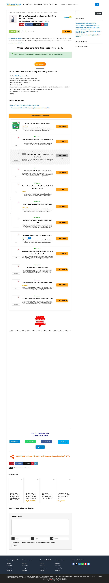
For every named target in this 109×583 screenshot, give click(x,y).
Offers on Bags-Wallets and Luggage (21, 467)
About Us (9, 563)
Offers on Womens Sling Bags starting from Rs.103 (24, 105)
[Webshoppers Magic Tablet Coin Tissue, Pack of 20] (16, 237)
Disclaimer (9, 570)
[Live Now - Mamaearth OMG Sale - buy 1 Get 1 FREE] (16, 299)
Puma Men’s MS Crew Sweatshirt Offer (86, 23)
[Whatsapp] (82, 564)
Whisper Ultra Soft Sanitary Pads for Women (37, 123)
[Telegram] (88, 564)
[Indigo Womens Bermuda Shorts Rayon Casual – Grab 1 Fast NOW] (32, 485)
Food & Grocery (53, 4)
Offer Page (18, 76)
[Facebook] (73, 564)
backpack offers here (18, 43)
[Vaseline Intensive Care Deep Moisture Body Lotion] (16, 284)
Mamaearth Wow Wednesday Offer (37, 267)
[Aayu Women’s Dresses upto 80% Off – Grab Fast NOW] (64, 485)
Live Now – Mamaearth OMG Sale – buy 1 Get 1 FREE (37, 298)
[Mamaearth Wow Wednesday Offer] (16, 268)
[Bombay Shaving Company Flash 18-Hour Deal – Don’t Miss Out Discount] (16, 187)
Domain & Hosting (27, 4)
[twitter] (76, 564)
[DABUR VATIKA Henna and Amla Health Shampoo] (16, 205)
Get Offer (67, 32)
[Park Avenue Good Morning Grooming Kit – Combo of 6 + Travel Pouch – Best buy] (16, 252)
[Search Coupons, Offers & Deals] (97, 4)
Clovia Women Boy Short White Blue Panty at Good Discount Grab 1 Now (15, 497)
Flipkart (47, 21)
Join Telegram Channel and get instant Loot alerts (40, 321)
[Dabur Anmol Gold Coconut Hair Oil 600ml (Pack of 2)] (16, 140)
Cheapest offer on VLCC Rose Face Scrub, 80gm (37, 171)
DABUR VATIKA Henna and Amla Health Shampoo (37, 204)
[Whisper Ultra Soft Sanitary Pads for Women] (16, 125)
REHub (58, 579)
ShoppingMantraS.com (15, 38)
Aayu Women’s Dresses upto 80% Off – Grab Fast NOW (64, 496)
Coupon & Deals (38, 4)
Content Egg (64, 579)
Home (10, 12)
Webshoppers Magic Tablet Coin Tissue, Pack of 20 (37, 235)
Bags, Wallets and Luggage (19, 12)
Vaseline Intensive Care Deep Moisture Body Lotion (37, 282)
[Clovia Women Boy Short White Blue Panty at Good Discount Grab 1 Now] (16, 485)
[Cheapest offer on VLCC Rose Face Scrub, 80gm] (16, 172)
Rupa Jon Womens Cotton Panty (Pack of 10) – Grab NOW (47, 496)
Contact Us (9, 565)
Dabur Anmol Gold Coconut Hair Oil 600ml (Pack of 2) (37, 139)
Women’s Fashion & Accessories (36, 21)
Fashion (46, 4)
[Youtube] (85, 564)
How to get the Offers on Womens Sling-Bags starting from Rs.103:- (30, 108)
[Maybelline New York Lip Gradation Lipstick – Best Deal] (16, 221)
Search (77, 11)
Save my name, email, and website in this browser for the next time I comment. (34, 542)
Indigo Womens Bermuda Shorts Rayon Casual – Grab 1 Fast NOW (31, 496)
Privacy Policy (10, 568)
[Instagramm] (79, 564)
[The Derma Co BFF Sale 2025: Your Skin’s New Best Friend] (16, 155)
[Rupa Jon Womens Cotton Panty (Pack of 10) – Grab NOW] (48, 485)
